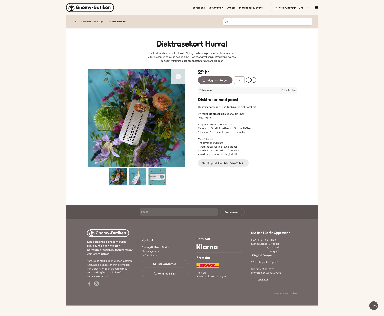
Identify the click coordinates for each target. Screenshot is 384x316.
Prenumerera (232, 212)
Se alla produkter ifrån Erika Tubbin (223, 163)
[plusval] (254, 80)
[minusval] (248, 80)
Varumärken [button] (215, 7)
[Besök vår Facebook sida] (89, 283)
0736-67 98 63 (167, 273)
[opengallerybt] (178, 76)
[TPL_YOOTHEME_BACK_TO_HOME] (90, 7)
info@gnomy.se (167, 263)
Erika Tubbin (288, 90)
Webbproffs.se (291, 293)
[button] (289, 7)
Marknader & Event (250, 7)
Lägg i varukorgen (217, 80)
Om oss (231, 7)
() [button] (375, 305)
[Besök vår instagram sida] (96, 283)
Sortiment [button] (199, 7)
